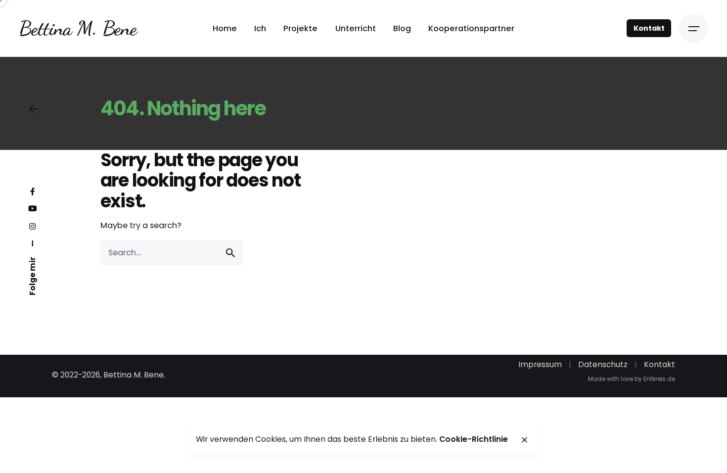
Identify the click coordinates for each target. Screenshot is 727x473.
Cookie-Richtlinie (473, 439)
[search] (230, 252)
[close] (524, 440)
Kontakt (649, 28)
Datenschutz (603, 364)
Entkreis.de (659, 379)
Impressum (540, 364)
